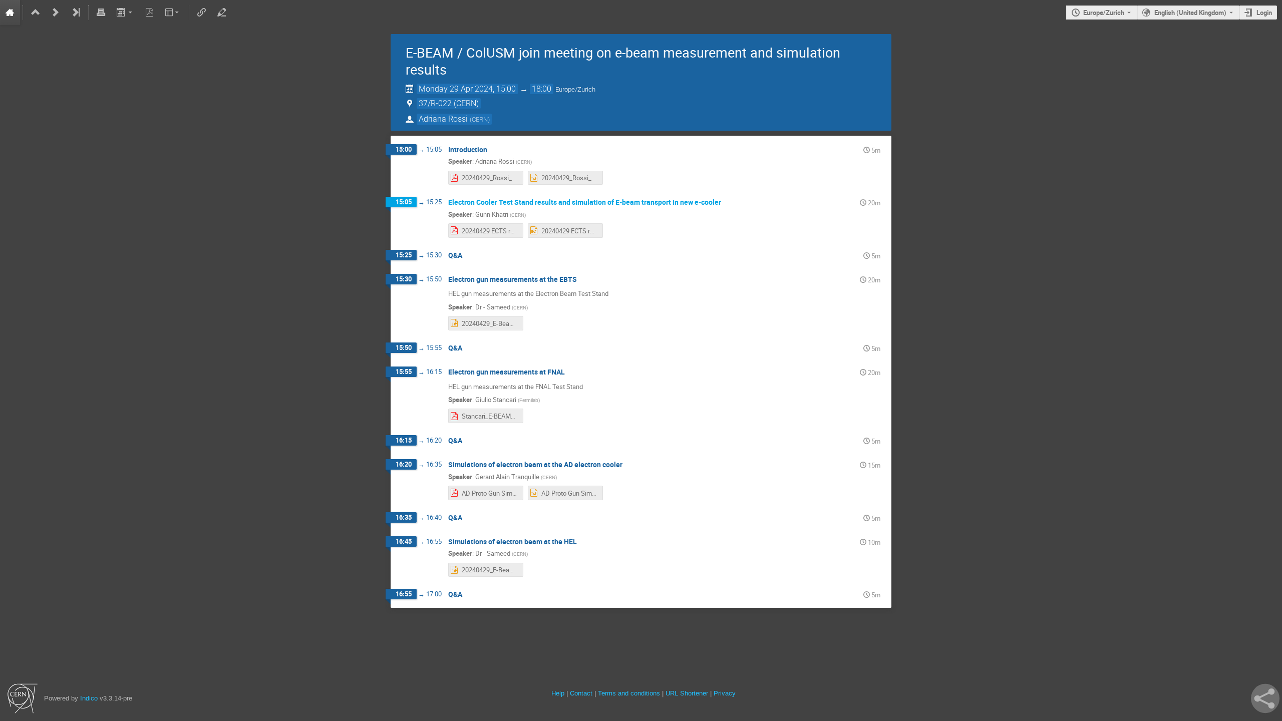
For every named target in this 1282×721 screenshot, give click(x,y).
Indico (89, 698)
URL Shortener (687, 693)
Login (1264, 12)
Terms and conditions (629, 693)
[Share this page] (1265, 698)
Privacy (725, 693)
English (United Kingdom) (1190, 12)
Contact (581, 693)
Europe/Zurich (1103, 12)
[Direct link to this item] (494, 150)
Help (557, 693)
